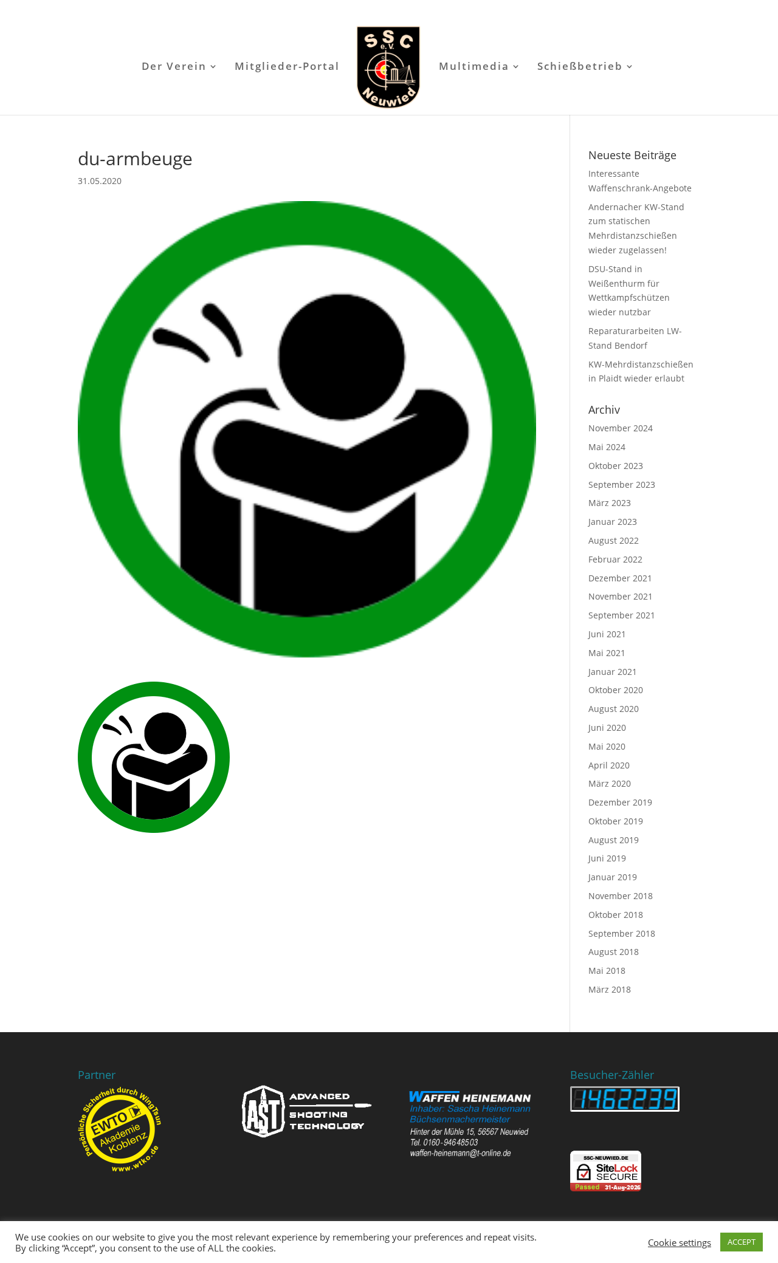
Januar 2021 (612, 671)
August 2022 (613, 540)
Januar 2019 (612, 877)
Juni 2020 (607, 727)
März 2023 (609, 502)
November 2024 (620, 428)
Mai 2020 (606, 746)
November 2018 (620, 896)
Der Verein (174, 67)
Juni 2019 (607, 858)
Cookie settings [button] (679, 1242)
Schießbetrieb (580, 67)
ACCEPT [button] (742, 1241)
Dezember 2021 (620, 578)
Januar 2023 (612, 521)
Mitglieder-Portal (287, 67)
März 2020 (609, 783)
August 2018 (613, 951)
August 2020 (613, 708)
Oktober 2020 (615, 690)
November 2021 (620, 596)
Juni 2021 (607, 634)
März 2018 (609, 989)
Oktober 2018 (615, 914)
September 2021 (621, 615)
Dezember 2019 (620, 802)
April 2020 (609, 765)
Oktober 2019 (615, 821)
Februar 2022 (615, 559)
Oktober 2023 (615, 465)
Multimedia (474, 67)
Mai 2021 (606, 653)
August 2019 (613, 840)
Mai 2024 (606, 447)
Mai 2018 (606, 970)
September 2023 (621, 484)
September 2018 (621, 933)
